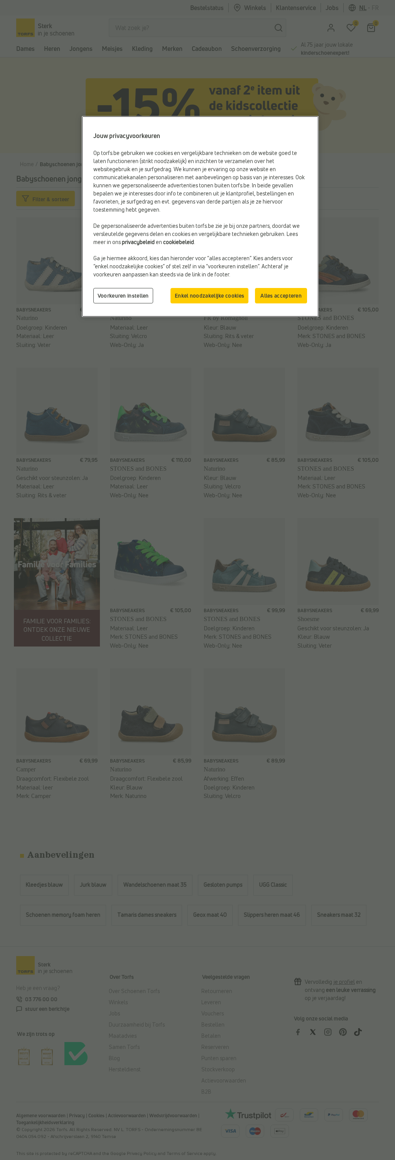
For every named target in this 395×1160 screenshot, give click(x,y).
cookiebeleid (178, 242)
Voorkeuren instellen (123, 295)
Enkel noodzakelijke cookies (209, 295)
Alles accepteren (281, 295)
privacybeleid (138, 242)
